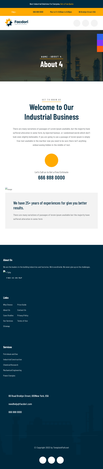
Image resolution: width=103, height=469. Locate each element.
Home (44, 56)
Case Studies (8, 315)
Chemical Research (10, 364)
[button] (12, 12)
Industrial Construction (12, 359)
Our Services (8, 320)
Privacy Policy (22, 315)
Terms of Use (22, 320)
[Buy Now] (100, 37)
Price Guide (21, 304)
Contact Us (21, 310)
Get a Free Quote (66, 4)
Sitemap (6, 326)
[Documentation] (100, 43)
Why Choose (7, 304)
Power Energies (9, 375)
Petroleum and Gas (10, 354)
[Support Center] (100, 49)
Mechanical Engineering (12, 370)
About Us (6, 310)
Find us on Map (14, 278)
